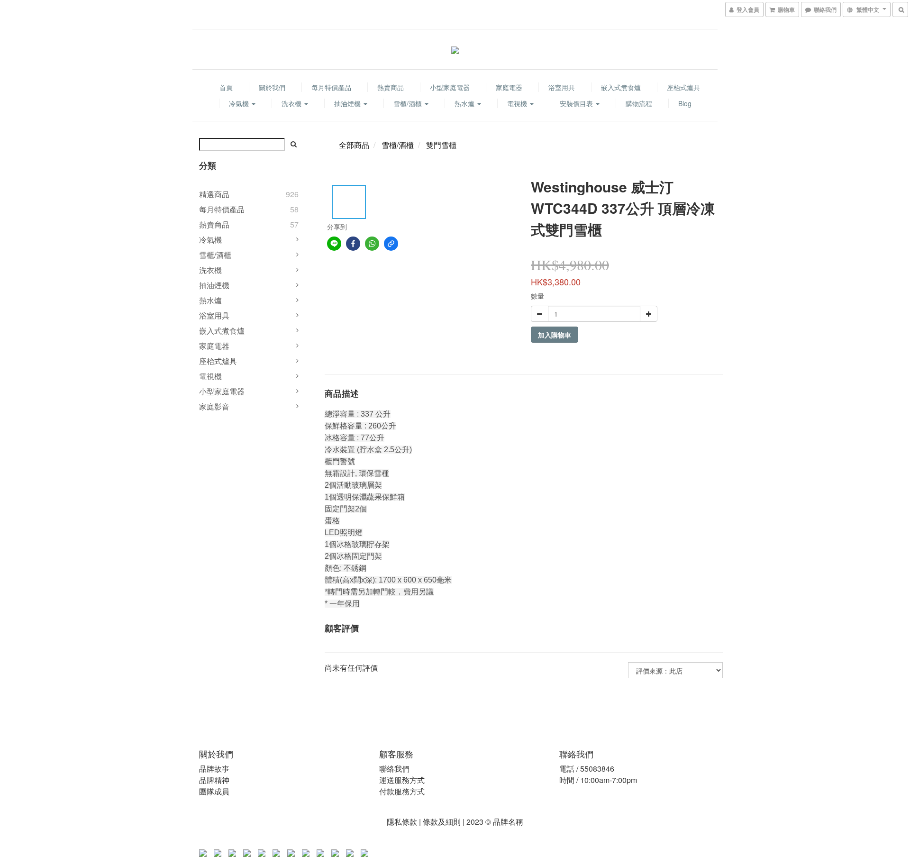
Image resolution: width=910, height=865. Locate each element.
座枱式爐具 (683, 87)
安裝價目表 (577, 103)
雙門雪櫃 (441, 144)
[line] (334, 244)
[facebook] (353, 244)
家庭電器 (509, 87)
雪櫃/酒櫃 (408, 103)
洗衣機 (292, 103)
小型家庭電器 (450, 87)
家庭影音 (214, 406)
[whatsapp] (372, 244)
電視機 (518, 103)
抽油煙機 (348, 103)
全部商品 (354, 144)
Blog (685, 103)
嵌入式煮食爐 (621, 87)
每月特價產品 (331, 87)
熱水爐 (465, 103)
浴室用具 (561, 87)
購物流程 (639, 103)
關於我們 (272, 87)
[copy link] (391, 244)
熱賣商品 (390, 87)
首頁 (226, 87)
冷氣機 (240, 103)
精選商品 (214, 194)
